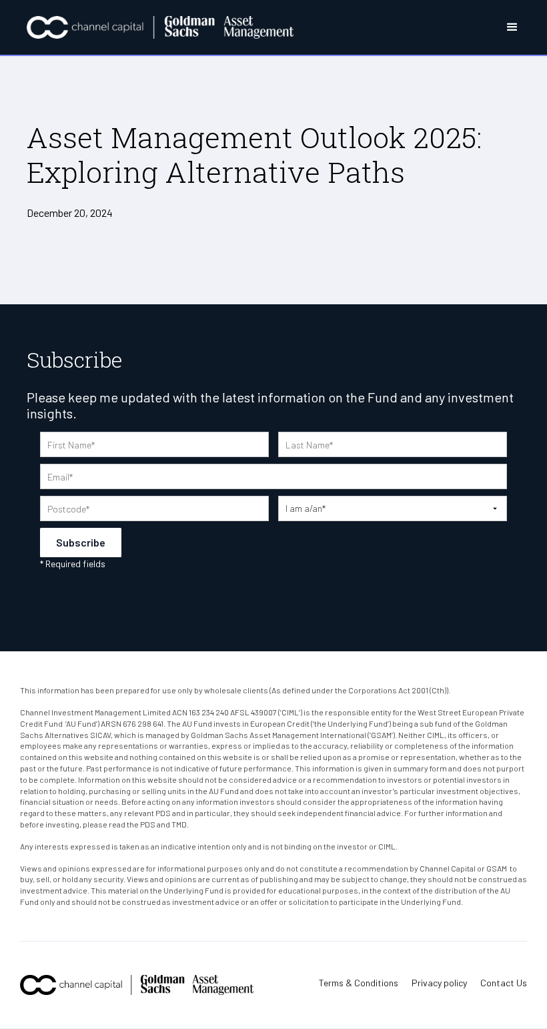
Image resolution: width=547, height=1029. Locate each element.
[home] (160, 27)
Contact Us (503, 983)
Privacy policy (439, 983)
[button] (501, 27)
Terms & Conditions (358, 983)
